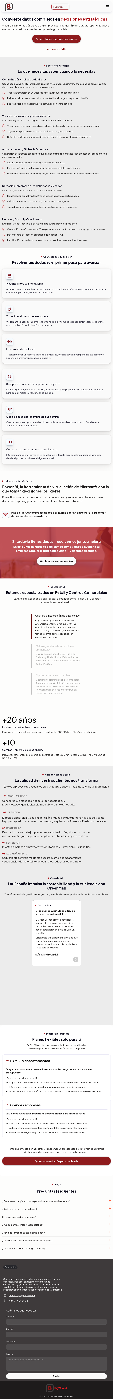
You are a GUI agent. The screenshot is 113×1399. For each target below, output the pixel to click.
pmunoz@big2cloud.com (22, 1295)
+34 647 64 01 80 (18, 1301)
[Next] (75, 959)
